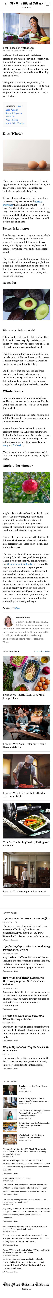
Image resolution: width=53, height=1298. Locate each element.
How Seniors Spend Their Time (16, 1178)
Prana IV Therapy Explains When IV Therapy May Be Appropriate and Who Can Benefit (26, 1251)
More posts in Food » (42, 651)
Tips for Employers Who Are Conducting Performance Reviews (26, 948)
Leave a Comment (11, 940)
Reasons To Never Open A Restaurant (24, 891)
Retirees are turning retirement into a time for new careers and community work (25, 1200)
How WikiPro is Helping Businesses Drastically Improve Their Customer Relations (24, 981)
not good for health (13, 445)
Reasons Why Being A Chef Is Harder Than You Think (24, 794)
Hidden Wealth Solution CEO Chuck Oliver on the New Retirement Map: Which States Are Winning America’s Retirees (24, 1152)
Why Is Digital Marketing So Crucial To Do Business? (26, 1048)
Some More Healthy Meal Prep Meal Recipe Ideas (24, 696)
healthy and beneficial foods (17, 564)
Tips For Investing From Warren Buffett (26, 918)
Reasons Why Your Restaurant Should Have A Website (24, 745)
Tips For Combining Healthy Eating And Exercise (26, 843)
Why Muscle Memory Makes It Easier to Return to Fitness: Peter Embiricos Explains (25, 1227)
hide (19, 106)
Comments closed (11, 971)
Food (17, 608)
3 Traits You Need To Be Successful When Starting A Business (23, 1017)
